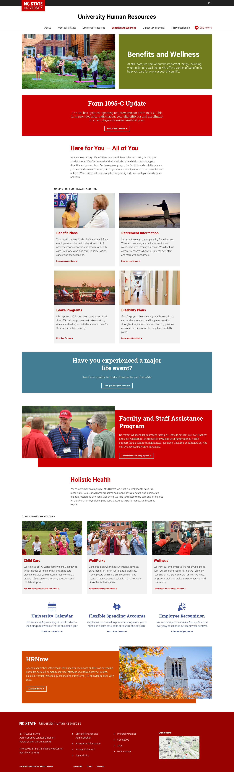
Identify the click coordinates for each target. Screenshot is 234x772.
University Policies (126, 733)
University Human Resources (117, 16)
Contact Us (123, 739)
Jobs (119, 745)
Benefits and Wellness (124, 27)
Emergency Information (88, 743)
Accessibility (82, 755)
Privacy (89, 766)
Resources (100, 766)
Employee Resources (94, 27)
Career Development (154, 27)
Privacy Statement (85, 749)
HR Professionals (180, 27)
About (47, 27)
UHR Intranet (124, 751)
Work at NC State (67, 27)
